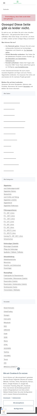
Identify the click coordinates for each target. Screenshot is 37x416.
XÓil (5, 365)
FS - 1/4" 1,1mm (9, 224)
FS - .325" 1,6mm (9, 221)
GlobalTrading (8, 314)
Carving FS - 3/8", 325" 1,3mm (13, 238)
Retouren (9, 115)
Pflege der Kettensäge (11, 251)
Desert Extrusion (9, 310)
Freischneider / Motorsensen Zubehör (16, 280)
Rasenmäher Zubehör (11, 283)
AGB (7, 146)
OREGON (7, 332)
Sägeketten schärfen (10, 202)
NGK (5, 328)
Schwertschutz (8, 241)
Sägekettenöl (8, 205)
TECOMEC (7, 358)
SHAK (5, 339)
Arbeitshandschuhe (10, 262)
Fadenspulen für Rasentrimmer (14, 278)
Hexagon (6, 317)
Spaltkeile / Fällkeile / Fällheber (14, 254)
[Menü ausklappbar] (4, 2)
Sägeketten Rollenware (11, 208)
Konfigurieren (18, 408)
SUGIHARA (7, 350)
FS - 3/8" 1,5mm (9, 227)
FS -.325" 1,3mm (9, 215)
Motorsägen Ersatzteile (11, 248)
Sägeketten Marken (10, 193)
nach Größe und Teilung (12, 199)
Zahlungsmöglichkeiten (14, 121)
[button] (29, 2)
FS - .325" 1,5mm (9, 218)
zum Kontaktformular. (27, 69)
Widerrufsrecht (11, 165)
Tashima (6, 354)
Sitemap (9, 152)
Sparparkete (8, 196)
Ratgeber (9, 109)
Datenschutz (16, 398)
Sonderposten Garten (11, 289)
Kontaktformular (12, 103)
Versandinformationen (14, 128)
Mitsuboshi (7, 325)
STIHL (5, 347)
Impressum (6, 398)
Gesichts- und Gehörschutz (13, 267)
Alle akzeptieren (18, 403)
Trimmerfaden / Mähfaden (12, 292)
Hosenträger (8, 270)
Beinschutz (7, 264)
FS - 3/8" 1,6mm (9, 229)
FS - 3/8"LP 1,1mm (9, 232)
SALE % (8, 171)
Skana (6, 343)
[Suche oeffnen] (9, 2)
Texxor (6, 361)
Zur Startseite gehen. (12, 54)
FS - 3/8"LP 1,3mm (9, 235)
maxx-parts (7, 321)
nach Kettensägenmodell (12, 190)
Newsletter (28, 89)
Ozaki (5, 336)
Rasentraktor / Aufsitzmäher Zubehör (16, 286)
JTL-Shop (22, 413)
